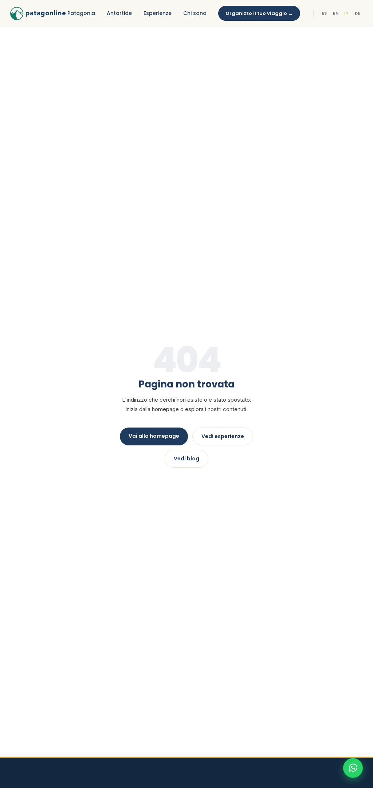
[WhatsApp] (353, 768)
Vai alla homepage (154, 436)
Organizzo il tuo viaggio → (259, 13)
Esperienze (158, 13)
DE (357, 13)
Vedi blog (186, 458)
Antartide (119, 13)
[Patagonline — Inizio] (38, 13)
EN (335, 13)
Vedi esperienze (222, 436)
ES (324, 13)
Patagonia (81, 13)
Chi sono (195, 13)
